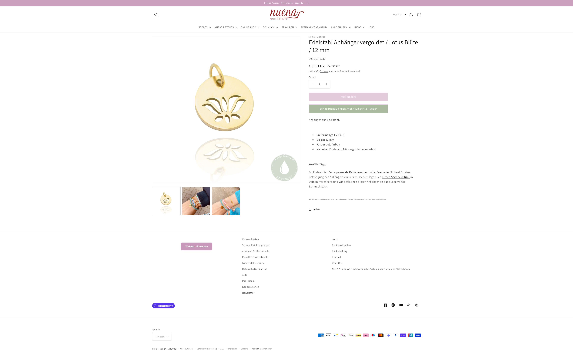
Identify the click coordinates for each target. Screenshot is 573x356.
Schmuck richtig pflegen (256, 245)
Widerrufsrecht (187, 349)
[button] (156, 15)
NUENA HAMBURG (168, 349)
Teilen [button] (316, 209)
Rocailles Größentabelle (255, 257)
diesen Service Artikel (396, 177)
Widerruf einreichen (196, 246)
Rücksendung (339, 251)
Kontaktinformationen (262, 349)
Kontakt (336, 257)
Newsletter (248, 292)
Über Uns (337, 263)
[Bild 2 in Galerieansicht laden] (196, 201)
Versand (324, 71)
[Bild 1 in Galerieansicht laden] (166, 201)
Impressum (248, 280)
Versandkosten (250, 239)
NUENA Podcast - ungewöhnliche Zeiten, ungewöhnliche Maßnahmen (371, 269)
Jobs (334, 239)
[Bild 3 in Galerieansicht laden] (226, 201)
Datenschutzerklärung (254, 269)
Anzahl (312, 76)
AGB (244, 274)
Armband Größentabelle (255, 251)
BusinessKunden (341, 245)
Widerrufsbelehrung (253, 263)
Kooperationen (250, 286)
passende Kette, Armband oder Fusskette (362, 172)
